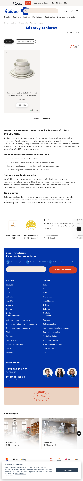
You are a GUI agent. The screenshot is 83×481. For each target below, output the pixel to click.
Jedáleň (9, 289)
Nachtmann (36, 182)
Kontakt (9, 352)
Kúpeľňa (9, 301)
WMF (45, 285)
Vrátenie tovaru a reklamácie (18, 320)
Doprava (9, 336)
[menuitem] (7, 17)
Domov (9, 309)
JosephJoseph (48, 301)
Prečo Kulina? (48, 348)
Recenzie (46, 320)
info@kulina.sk (15, 377)
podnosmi (59, 200)
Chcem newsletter (63, 270)
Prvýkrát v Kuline (50, 336)
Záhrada (9, 297)
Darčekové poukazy (14, 340)
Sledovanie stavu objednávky (18, 328)
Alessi (45, 289)
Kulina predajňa (49, 324)
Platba (9, 332)
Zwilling (46, 305)
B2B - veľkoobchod (50, 340)
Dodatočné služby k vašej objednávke (21, 324)
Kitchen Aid (47, 297)
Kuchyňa (9, 285)
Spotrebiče (10, 293)
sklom (37, 200)
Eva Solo (46, 313)
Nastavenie (9, 476)
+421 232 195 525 (17, 369)
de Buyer (46, 309)
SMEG (45, 293)
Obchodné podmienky (15, 344)
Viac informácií (20, 474)
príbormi (20, 200)
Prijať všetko (67, 470)
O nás (45, 352)
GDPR (8, 348)
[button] (41, 41)
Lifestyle (9, 305)
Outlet (9, 313)
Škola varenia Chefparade (53, 344)
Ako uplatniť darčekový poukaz (56, 328)
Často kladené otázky (52, 332)
